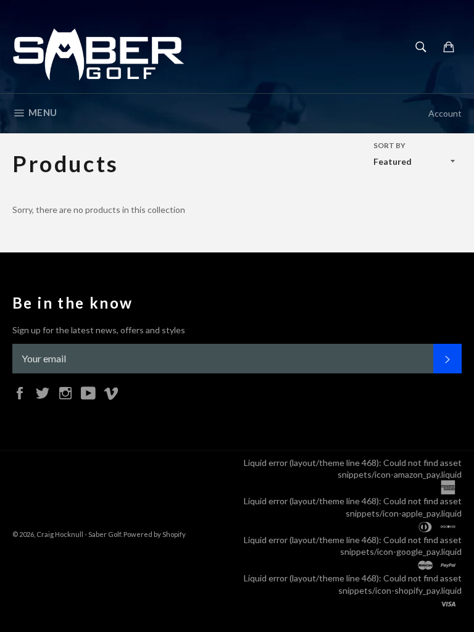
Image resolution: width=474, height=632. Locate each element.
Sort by (389, 145)
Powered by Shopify (154, 534)
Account (445, 113)
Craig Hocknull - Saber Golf (78, 534)
